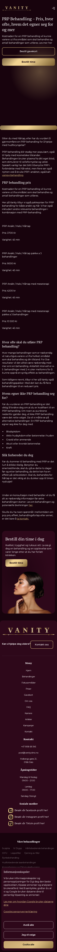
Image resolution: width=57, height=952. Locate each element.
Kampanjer (28, 725)
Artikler (28, 719)
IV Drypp (17, 848)
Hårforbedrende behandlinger (39, 848)
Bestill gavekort (28, 51)
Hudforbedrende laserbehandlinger (19, 862)
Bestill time (28, 62)
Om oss (28, 701)
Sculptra (6, 848)
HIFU (4, 853)
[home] (16, 8)
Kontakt (28, 731)
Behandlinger (28, 676)
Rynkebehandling (10, 858)
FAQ (28, 707)
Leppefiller (16, 853)
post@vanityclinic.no (28, 753)
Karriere (28, 713)
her (31, 505)
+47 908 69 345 (28, 746)
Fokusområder (29, 682)
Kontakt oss (42, 644)
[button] (53, 8)
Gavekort (28, 695)
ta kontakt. (23, 518)
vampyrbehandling (12, 175)
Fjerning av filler (32, 853)
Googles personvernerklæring (20, 911)
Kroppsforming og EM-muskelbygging (21, 867)
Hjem (28, 670)
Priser (28, 689)
